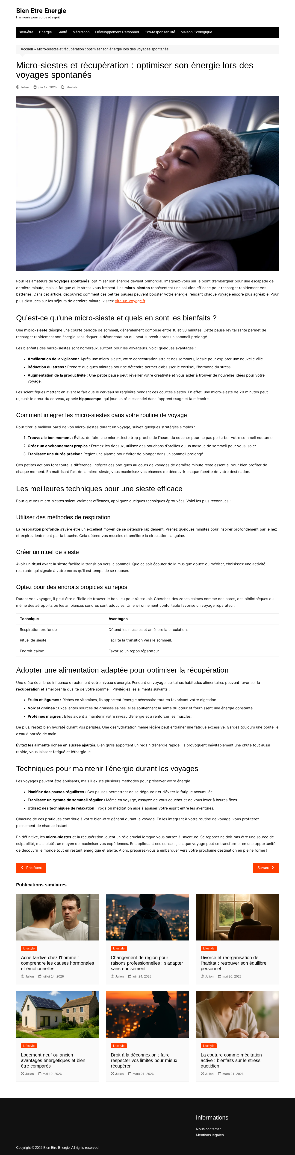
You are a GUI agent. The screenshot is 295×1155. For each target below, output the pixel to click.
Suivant (263, 868)
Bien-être (25, 32)
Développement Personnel (117, 32)
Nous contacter (208, 1129)
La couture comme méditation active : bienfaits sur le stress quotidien (231, 1060)
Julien (25, 87)
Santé (62, 32)
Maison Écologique (196, 32)
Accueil (27, 49)
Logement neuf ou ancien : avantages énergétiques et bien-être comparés (54, 1060)
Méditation (81, 32)
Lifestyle (71, 87)
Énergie (45, 32)
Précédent (34, 868)
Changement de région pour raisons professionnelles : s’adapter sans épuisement (147, 963)
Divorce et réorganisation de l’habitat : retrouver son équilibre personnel (233, 963)
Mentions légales (210, 1135)
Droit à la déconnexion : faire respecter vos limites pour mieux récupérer (144, 1060)
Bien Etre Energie (41, 11)
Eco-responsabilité (160, 32)
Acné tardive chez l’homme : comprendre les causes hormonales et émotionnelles (57, 963)
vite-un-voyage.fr (130, 301)
